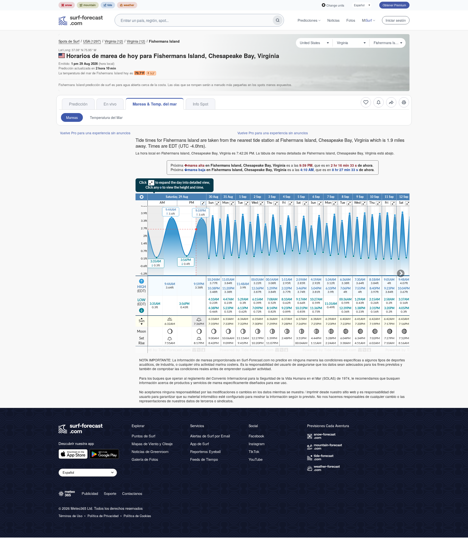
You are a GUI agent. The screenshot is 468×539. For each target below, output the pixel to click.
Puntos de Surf (143, 435)
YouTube (256, 459)
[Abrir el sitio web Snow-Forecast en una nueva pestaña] (66, 5)
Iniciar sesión (396, 20)
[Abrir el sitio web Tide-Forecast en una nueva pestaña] (108, 5)
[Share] (391, 102)
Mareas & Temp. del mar (155, 104)
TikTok (254, 451)
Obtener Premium (394, 5)
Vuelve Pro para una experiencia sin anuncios (95, 132)
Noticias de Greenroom (150, 451)
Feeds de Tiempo (204, 459)
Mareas (72, 117)
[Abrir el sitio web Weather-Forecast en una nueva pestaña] (127, 5)
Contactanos (132, 493)
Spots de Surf (68, 41)
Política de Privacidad (103, 516)
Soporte (110, 493)
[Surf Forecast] (80, 20)
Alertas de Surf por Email (210, 435)
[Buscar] (278, 20)
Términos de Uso (70, 516)
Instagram (257, 443)
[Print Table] (404, 102)
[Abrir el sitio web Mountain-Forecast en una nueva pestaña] (88, 5)
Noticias (333, 20)
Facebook (256, 435)
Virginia (114, 41)
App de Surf (199, 443)
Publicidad (90, 493)
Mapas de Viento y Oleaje (152, 443)
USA (92, 41)
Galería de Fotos (145, 459)
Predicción (78, 104)
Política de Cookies (137, 516)
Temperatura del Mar (106, 117)
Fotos (350, 20)
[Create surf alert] (378, 102)
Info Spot (200, 104)
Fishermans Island (164, 41)
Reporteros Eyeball (205, 451)
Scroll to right (401, 273)
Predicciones (307, 20)
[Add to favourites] (366, 102)
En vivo (110, 104)
